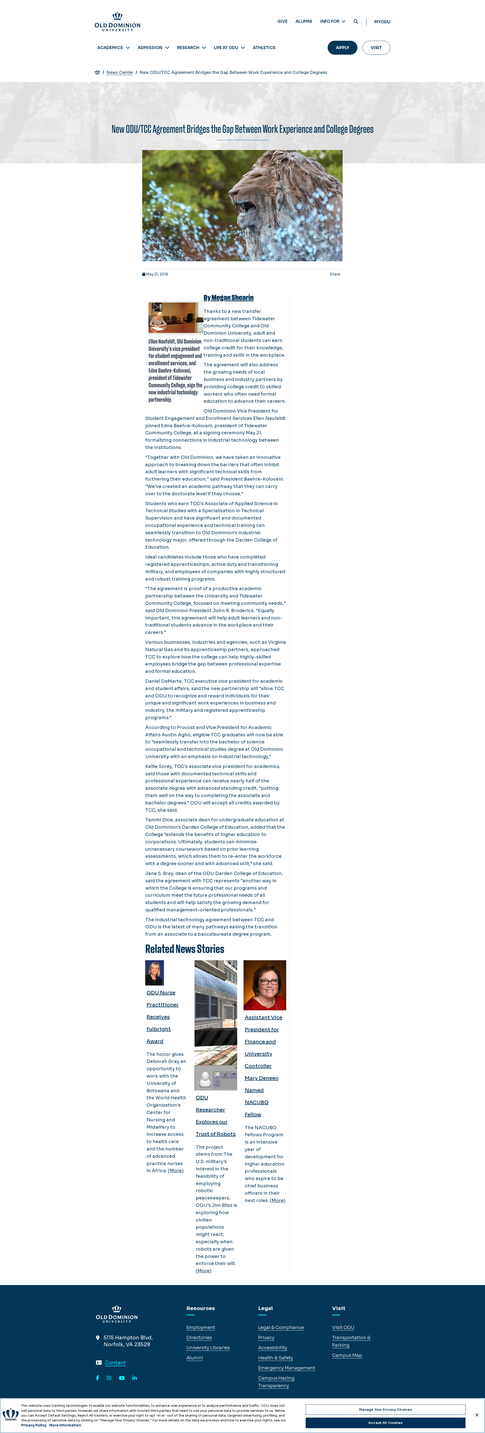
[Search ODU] (356, 22)
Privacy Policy (33, 1425)
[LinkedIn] (134, 1378)
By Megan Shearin (229, 297)
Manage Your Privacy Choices (385, 1409)
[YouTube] (122, 1378)
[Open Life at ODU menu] (243, 47)
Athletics (264, 47)
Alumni (304, 21)
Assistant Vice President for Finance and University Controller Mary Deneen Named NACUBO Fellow (263, 1066)
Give (282, 21)
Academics (110, 47)
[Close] (476, 1414)
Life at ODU (226, 47)
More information (65, 1425)
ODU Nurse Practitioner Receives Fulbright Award (163, 1017)
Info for (330, 21)
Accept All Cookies (385, 1422)
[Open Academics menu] (128, 47)
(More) (176, 1170)
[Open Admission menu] (167, 47)
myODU (382, 22)
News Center (119, 72)
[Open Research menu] (204, 47)
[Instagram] (109, 1378)
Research (188, 47)
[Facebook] (97, 1378)
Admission (150, 47)
